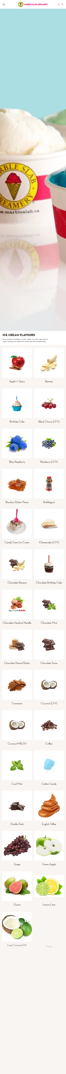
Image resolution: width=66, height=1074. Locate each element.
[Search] (62, 4)
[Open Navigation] (4, 4)
